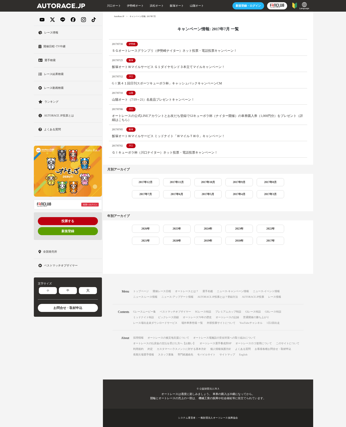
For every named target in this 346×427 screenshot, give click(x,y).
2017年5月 (208, 194)
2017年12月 (146, 182)
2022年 (270, 228)
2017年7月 (145, 194)
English (243, 354)
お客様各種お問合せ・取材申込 (273, 348)
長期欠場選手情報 (143, 354)
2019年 (208, 240)
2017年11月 (177, 182)
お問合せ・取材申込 (67, 308)
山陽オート (197, 5)
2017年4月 (239, 194)
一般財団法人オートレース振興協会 (218, 417)
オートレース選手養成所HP (215, 343)
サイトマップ (227, 354)
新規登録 (67, 231)
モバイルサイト (206, 354)
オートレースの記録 (227, 317)
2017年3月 (270, 194)
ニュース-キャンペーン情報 (233, 291)
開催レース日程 (162, 291)
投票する (67, 221)
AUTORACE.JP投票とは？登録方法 (217, 296)
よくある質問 (243, 348)
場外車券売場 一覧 (192, 322)
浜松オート (157, 5)
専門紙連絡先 (185, 354)
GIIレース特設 (273, 311)
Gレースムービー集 (144, 311)
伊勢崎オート (135, 5)
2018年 (239, 240)
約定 (150, 348)
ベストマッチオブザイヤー (175, 311)
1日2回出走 (273, 322)
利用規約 (138, 348)
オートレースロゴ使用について (253, 343)
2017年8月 (270, 182)
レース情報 (274, 296)
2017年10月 (208, 182)
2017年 (270, 240)
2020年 (177, 240)
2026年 (145, 228)
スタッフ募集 (166, 354)
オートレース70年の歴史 (197, 317)
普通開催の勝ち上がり (256, 317)
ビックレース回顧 (168, 317)
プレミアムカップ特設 (228, 311)
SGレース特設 (203, 311)
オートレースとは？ (186, 291)
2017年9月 (239, 182)
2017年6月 (177, 194)
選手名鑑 (207, 291)
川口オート (114, 5)
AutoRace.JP (119, 16)
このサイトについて (287, 343)
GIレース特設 (253, 311)
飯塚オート (177, 5)
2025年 (177, 228)
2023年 (239, 228)
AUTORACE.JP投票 (253, 296)
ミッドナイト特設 (143, 317)
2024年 (208, 228)
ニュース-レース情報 (145, 296)
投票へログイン (90, 204)
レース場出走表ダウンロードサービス (155, 322)
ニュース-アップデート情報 (177, 296)
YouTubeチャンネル (251, 322)
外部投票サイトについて (221, 322)
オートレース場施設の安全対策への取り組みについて (224, 337)
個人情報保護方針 (220, 348)
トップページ (141, 291)
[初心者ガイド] (294, 5)
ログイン (248, 5)
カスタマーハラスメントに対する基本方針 (181, 348)
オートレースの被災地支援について (168, 337)
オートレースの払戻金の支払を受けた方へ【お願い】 (164, 343)
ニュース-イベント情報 (266, 291)
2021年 (145, 240)
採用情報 (138, 337)
